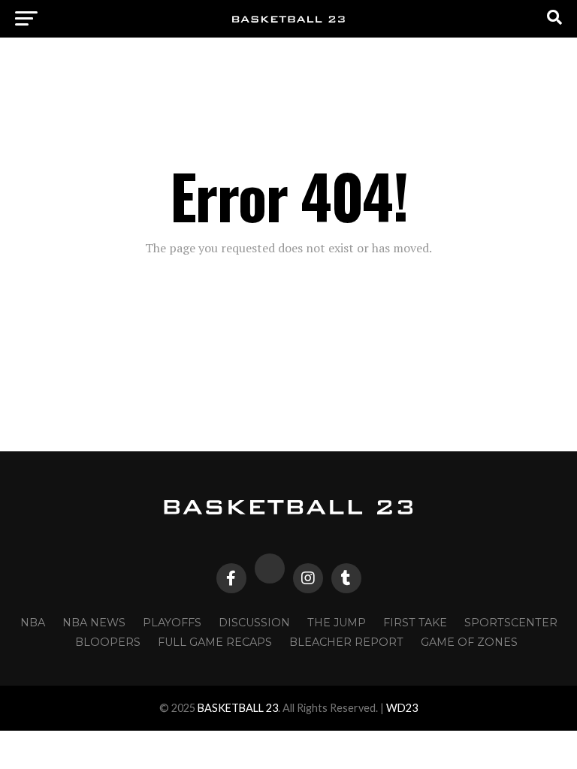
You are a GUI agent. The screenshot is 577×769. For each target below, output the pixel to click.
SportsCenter (510, 622)
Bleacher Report (346, 642)
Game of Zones (469, 642)
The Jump (336, 622)
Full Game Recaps (215, 642)
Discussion (254, 622)
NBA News (93, 622)
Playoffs (172, 622)
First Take (415, 622)
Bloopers (107, 642)
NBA (32, 622)
